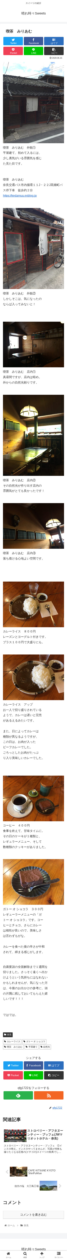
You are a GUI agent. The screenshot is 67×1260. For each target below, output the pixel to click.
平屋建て (32, 1047)
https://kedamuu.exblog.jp (20, 195)
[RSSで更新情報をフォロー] (48, 1095)
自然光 (46, 1047)
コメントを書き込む (33, 1214)
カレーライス (13, 1041)
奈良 (9, 1034)
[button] (60, 677)
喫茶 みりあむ (15, 1047)
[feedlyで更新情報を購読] (18, 1095)
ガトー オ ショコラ (35, 1041)
